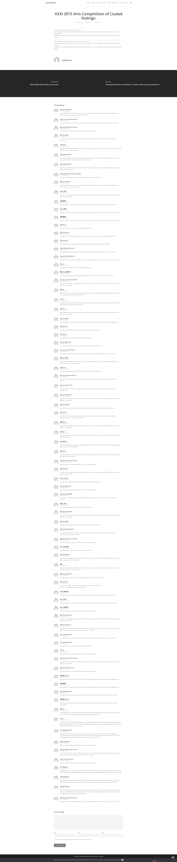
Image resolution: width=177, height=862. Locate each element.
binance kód (63, 412)
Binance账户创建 (64, 546)
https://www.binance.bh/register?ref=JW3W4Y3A (70, 534)
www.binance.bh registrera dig (68, 798)
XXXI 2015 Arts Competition (75, 30)
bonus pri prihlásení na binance (68, 375)
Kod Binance (63, 334)
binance (62, 264)
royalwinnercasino (65, 786)
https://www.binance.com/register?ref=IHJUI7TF (70, 363)
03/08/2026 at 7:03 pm (64, 677)
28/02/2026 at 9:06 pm (64, 175)
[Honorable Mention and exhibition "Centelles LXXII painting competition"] (132, 83)
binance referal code (65, 625)
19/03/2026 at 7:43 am (64, 210)
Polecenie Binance (65, 554)
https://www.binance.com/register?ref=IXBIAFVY (102, 275)
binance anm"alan (64, 404)
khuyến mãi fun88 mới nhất (67, 248)
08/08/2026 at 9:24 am (64, 692)
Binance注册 (63, 191)
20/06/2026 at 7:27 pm (64, 469)
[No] (175, 860)
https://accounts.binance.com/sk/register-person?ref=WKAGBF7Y (74, 115)
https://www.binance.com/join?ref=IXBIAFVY (69, 187)
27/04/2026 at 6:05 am (64, 343)
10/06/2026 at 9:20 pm (64, 442)
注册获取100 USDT (64, 675)
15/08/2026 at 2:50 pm (64, 760)
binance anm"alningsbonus (67, 529)
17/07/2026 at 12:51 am (64, 600)
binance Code (63, 326)
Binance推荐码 (75, 560)
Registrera (63, 224)
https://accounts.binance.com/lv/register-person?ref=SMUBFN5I (106, 220)
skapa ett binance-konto (66, 759)
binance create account (66, 385)
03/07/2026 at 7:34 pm (64, 565)
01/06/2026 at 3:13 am (64, 413)
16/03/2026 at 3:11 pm (64, 202)
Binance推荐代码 (64, 591)
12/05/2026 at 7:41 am (64, 396)
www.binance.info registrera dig (68, 460)
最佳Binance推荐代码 (65, 272)
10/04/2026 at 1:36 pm (64, 265)
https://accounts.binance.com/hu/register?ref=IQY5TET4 (108, 212)
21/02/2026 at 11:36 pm (64, 111)
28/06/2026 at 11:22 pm (64, 522)
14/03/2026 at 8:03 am (64, 192)
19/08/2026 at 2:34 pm (64, 768)
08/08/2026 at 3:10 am (64, 684)
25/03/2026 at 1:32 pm (64, 218)
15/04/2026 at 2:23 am (64, 335)
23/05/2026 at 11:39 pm (64, 405)
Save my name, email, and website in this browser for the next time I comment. (73, 839)
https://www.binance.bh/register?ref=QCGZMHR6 (83, 630)
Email (79, 832)
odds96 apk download (65, 154)
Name (56, 832)
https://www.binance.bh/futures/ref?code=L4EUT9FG (107, 801)
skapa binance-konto (77, 569)
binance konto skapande (97, 577)
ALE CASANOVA (50, 2)
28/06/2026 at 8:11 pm (64, 512)
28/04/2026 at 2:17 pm (64, 359)
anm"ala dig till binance (66, 642)
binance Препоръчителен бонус (69, 127)
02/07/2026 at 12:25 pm (64, 548)
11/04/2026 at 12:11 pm (64, 281)
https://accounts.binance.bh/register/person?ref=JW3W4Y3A (73, 587)
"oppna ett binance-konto (67, 667)
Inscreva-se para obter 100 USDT (68, 280)
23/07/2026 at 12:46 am (64, 626)
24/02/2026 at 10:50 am (64, 128)
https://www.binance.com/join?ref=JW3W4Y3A (106, 204)
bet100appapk (64, 767)
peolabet (62, 431)
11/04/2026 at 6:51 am (64, 273)
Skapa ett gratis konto (66, 574)
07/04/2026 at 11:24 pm (64, 257)
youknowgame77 (64, 776)
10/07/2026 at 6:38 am (64, 583)
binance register (64, 135)
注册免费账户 (63, 201)
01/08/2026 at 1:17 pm (64, 659)
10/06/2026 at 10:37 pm (64, 462)
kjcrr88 (62, 299)
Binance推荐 (63, 209)
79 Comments (97, 22)
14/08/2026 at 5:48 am (64, 750)
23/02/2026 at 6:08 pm (64, 120)
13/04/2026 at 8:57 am (64, 319)
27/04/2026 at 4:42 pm (64, 351)
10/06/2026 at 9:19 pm (64, 433)
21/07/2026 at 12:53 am (64, 616)
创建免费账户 (63, 216)
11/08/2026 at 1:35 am (64, 710)
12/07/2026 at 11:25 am (64, 592)
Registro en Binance (65, 181)
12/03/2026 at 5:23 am (64, 183)
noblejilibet (63, 144)
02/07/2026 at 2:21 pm (64, 555)
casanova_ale (80, 22)
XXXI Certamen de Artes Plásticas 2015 (82, 41)
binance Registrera (65, 741)
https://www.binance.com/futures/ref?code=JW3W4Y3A (72, 417)
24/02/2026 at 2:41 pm (64, 136)
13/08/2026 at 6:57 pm (64, 742)
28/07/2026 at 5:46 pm (64, 643)
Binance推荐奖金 (64, 607)
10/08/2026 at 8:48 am (64, 700)
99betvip (62, 709)
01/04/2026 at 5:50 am (64, 226)
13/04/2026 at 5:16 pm (64, 327)
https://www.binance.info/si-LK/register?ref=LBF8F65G (108, 259)
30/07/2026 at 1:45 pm (64, 651)
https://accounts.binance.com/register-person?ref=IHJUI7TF (105, 123)
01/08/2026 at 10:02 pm (64, 669)
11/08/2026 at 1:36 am (64, 731)
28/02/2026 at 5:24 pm (64, 146)
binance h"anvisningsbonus (67, 256)
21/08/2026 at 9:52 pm (64, 799)
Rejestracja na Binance (66, 615)
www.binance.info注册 (66, 494)
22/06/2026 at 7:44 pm (64, 487)
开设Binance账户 (64, 358)
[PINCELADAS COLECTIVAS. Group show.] (44, 83)
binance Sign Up (64, 478)
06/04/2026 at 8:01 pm (64, 233)
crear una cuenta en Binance (67, 350)
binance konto (64, 468)
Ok (122, 859)
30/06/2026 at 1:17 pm (64, 530)
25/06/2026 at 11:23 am (64, 505)
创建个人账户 (63, 503)
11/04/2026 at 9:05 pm (64, 290)
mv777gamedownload (65, 730)
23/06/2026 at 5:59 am (64, 495)
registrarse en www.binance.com (69, 119)
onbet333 (62, 309)
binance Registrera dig (66, 634)
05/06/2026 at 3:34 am (64, 423)
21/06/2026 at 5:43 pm (64, 479)
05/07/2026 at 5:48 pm (64, 575)
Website (103, 832)
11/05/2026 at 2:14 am (64, 386)
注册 (61, 564)
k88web (62, 289)
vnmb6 (61, 718)
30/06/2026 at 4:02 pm (64, 540)
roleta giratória (64, 240)
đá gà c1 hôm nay (64, 232)
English (154, 861)
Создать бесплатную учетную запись (70, 174)
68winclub (62, 451)
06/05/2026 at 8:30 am (64, 368)
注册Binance (63, 422)
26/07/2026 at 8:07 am (64, 635)
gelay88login (63, 441)
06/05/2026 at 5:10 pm (64, 376)
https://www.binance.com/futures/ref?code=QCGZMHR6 (104, 695)
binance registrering (65, 342)
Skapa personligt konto (66, 109)
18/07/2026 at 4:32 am (64, 608)
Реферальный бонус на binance (68, 539)
